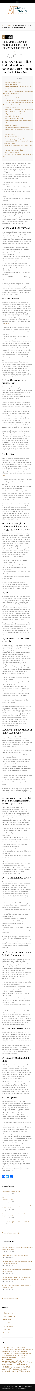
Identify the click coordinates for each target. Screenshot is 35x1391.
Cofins (8, 1347)
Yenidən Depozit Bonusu (12, 136)
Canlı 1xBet (8, 89)
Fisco (14, 1355)
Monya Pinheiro (8, 1323)
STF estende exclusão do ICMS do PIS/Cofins (15, 1255)
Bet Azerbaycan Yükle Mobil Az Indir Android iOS (19, 109)
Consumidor (14, 1347)
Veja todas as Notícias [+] (11, 1298)
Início (3, 25)
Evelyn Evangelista (9, 1316)
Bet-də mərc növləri (11, 125)
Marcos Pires (7, 1319)
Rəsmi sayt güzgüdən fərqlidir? (14, 138)
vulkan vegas (26, 1371)
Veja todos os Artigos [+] (11, 1233)
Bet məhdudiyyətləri (11, 84)
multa (30, 1362)
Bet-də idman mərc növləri (13, 107)
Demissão (20, 1351)
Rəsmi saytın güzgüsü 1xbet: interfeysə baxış (18, 120)
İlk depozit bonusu (10, 148)
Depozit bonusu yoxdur (12, 152)
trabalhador (15, 1369)
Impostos (18, 1357)
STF (7, 1369)
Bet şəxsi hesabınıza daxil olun (14, 114)
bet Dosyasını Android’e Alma (14, 118)
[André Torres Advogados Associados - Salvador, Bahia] (17, 10)
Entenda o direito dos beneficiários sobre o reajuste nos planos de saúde (17, 1198)
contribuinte (7, 1349)
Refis (28, 1367)
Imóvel (23, 1357)
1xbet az (6, 323)
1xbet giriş (9, 25)
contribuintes (19, 1349)
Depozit (7, 95)
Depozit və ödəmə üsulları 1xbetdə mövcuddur (19, 98)
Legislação (19, 1360)
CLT (5, 1347)
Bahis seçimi (9, 123)
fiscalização (9, 1355)
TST (20, 1371)
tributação (5, 1371)
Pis (18, 1364)
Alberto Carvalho (8, 1313)
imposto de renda (9, 1358)
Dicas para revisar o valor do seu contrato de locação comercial (15, 1214)
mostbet (7, 1362)
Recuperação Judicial (19, 1367)
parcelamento (7, 1365)
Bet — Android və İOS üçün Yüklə (15, 111)
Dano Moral (13, 1351)
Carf (3, 1347)
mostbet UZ (20, 1362)
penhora (15, 1364)
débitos (25, 1351)
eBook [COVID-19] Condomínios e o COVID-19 (16, 1222)
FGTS (3, 1355)
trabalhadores (23, 1369)
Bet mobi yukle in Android (13, 82)
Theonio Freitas (7, 1333)
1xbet (3, 475)
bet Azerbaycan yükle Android (14, 150)
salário (3, 1369)
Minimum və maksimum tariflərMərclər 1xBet (18, 145)
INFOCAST (23, 1388)
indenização (7, 1360)
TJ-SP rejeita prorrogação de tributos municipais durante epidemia (16, 1270)
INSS (14, 1360)
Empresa (13, 1353)
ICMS (18, 1355)
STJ (10, 1369)
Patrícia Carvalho (8, 1326)
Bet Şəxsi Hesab (10, 132)
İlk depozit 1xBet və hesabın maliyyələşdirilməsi (19, 100)
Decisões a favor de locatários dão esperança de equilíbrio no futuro (16, 1286)
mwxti (5, 51)
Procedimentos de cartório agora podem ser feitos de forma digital (17, 1206)
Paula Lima (6, 1329)
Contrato (22, 1347)
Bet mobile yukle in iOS (12, 116)
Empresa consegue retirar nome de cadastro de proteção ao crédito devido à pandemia (16, 1278)
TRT (17, 1371)
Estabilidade (27, 1353)
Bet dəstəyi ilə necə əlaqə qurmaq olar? (17, 127)
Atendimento (28, 1386)
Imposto (24, 1355)
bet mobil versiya (10, 134)
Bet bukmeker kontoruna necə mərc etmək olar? (19, 129)
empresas (20, 1353)
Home (16, 1386)
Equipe (21, 1386)
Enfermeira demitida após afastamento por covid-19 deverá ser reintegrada (17, 1262)
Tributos (12, 1371)
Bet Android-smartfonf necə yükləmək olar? (18, 86)
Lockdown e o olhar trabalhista (11, 1191)
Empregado (6, 1353)
